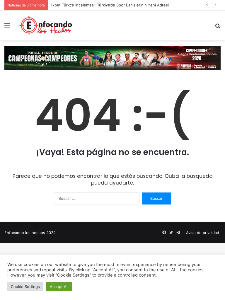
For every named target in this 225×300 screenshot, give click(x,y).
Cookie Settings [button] (25, 286)
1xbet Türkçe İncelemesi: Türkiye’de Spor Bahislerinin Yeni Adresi (110, 5)
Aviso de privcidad (202, 232)
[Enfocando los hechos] (46, 25)
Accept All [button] (59, 286)
